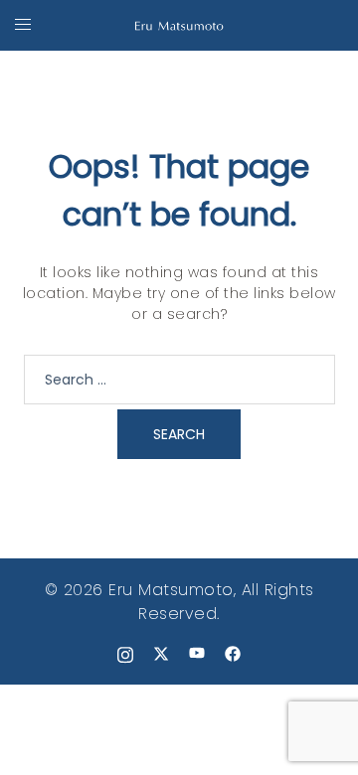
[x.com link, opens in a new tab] (161, 652)
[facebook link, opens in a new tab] (233, 652)
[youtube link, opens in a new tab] (197, 652)
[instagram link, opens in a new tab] (125, 652)
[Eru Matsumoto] (179, 25)
